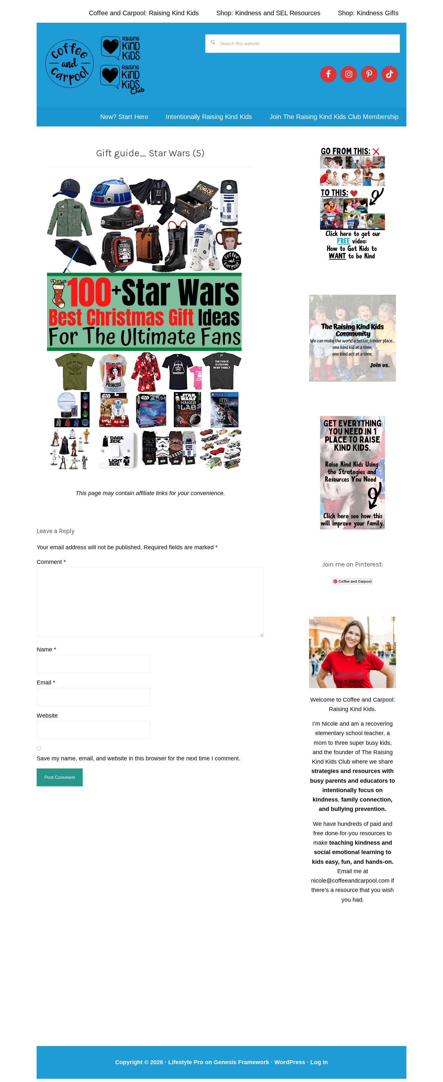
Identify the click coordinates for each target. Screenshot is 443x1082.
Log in (319, 1062)
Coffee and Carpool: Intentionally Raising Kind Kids (95, 65)
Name (46, 649)
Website (47, 715)
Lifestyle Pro (185, 1062)
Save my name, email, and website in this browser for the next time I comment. (138, 758)
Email (46, 682)
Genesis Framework (241, 1062)
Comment (51, 562)
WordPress (289, 1062)
